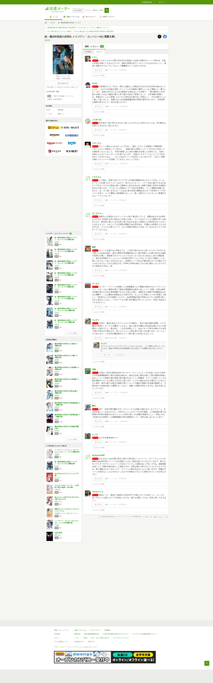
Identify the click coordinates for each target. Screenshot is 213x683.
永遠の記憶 (58, 532)
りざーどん (96, 143)
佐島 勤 (52, 23)
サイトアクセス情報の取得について (144, 634)
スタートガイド (95, 630)
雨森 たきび (58, 501)
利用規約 (107, 630)
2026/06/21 (123, 70)
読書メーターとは (80, 630)
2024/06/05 (123, 392)
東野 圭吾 (57, 535)
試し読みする (63, 83)
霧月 (94, 406)
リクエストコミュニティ (121, 638)
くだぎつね (96, 119)
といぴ (95, 434)
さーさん (95, 283)
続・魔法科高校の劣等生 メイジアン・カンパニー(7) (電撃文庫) (66, 286)
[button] (107, 10)
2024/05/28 (123, 421)
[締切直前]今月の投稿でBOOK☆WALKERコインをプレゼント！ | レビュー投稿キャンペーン (78, 27)
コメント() (112, 70)
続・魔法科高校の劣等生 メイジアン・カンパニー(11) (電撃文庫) (66, 321)
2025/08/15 (123, 163)
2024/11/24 (122, 200)
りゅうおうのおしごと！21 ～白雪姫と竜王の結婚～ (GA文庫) (67, 486)
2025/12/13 (123, 130)
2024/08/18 (123, 306)
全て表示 (88, 52)
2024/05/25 (123, 442)
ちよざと (95, 320)
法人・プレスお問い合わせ (100, 638)
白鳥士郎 (57, 489)
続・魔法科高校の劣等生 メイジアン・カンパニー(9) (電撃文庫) (66, 298)
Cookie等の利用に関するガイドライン (116, 634)
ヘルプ (76, 638)
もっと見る (73, 333)
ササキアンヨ (97, 492)
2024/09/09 (123, 270)
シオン (95, 57)
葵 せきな (57, 478)
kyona (94, 83)
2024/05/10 (123, 504)
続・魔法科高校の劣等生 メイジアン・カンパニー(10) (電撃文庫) (66, 309)
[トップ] (46, 23)
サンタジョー (97, 213)
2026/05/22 (123, 106)
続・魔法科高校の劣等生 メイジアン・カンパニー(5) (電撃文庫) (66, 262)
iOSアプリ (91, 641)
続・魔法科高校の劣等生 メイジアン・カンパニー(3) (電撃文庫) (66, 238)
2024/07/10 (123, 338)
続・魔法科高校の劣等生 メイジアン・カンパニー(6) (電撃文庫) (66, 274)
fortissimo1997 (98, 455)
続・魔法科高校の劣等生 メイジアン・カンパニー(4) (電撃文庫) (66, 250)
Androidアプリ (79, 641)
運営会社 (77, 634)
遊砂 (94, 247)
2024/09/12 (123, 234)
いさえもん (96, 177)
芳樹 (94, 369)
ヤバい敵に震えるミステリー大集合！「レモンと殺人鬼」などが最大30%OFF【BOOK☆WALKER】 (80, 31)
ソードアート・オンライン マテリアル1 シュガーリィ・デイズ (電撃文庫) (67, 451)
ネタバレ (99, 52)
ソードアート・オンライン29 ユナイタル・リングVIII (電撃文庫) (67, 522)
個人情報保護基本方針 (91, 634)
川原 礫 (57, 454)
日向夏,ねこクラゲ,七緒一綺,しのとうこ (67, 513)
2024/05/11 (122, 478)
